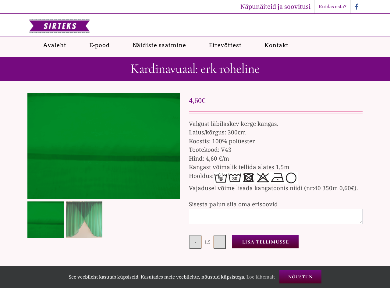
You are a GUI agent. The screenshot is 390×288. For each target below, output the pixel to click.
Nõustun (300, 276)
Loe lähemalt (260, 277)
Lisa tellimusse (265, 242)
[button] (343, 45)
